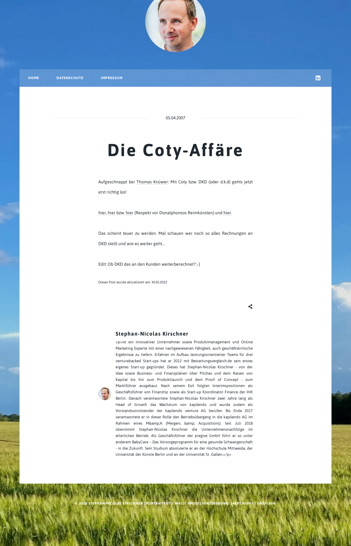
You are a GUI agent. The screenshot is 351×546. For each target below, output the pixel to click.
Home (33, 78)
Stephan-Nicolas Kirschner (152, 334)
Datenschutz (70, 78)
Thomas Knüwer (152, 181)
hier (102, 212)
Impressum (111, 78)
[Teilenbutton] (250, 305)
